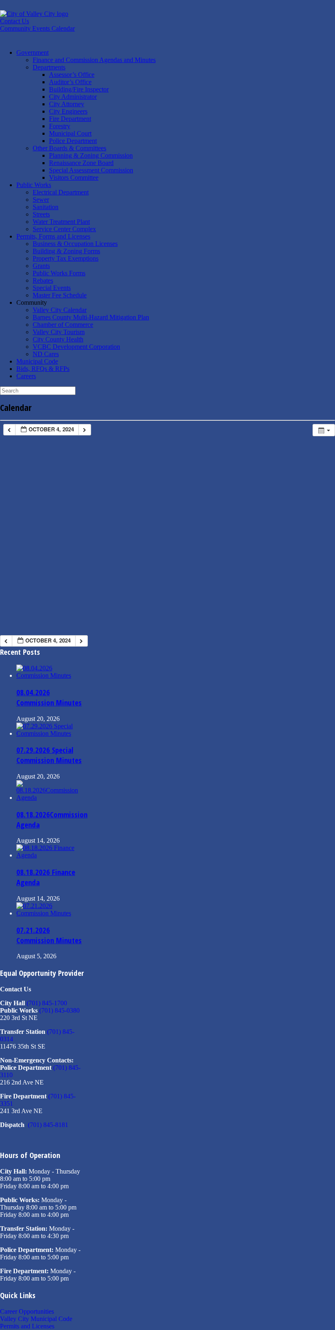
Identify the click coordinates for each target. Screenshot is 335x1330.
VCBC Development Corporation (76, 346)
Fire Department (70, 118)
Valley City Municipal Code (36, 1318)
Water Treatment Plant (61, 221)
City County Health (58, 339)
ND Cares (46, 353)
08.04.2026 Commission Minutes (49, 697)
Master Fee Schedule (60, 295)
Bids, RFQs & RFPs (42, 368)
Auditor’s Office (70, 81)
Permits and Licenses (27, 1326)
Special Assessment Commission (91, 170)
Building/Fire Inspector (79, 89)
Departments (49, 67)
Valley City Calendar (60, 309)
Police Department (73, 140)
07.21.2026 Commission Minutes (49, 935)
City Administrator (73, 96)
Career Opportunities (27, 1311)
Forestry (59, 126)
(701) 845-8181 (48, 1124)
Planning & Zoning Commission (91, 155)
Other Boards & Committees (69, 148)
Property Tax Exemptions (65, 258)
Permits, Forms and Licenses (53, 236)
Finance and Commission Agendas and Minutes (94, 59)
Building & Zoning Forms (66, 251)
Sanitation (45, 206)
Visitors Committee (73, 177)
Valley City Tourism (59, 331)
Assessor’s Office (71, 74)
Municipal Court (70, 133)
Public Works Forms (59, 273)
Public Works (33, 184)
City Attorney (66, 103)
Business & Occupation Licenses (75, 243)
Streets (41, 214)
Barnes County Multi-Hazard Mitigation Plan (91, 317)
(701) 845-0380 (59, 1010)
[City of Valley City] (34, 13)
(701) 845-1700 (47, 1003)
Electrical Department (61, 192)
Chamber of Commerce (63, 324)
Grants (41, 265)
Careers (26, 376)
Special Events (52, 287)
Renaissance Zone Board (81, 162)
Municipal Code (37, 361)
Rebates (43, 280)
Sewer (41, 199)
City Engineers (68, 111)
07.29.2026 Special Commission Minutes (49, 755)
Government (32, 52)
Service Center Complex (64, 228)
